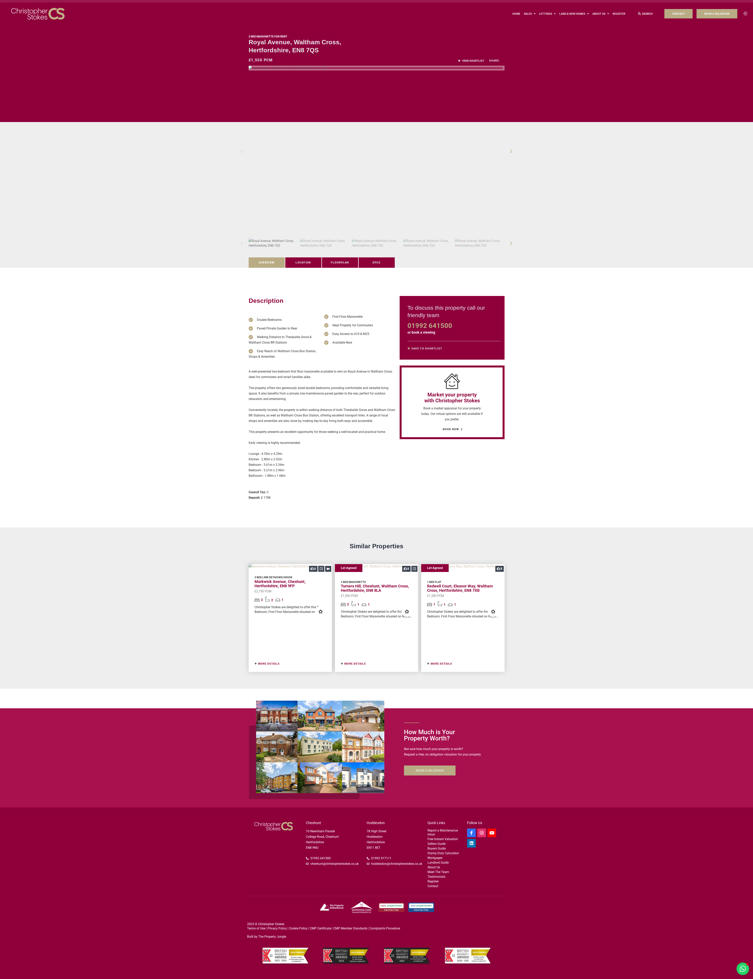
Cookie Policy (298, 928)
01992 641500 (429, 325)
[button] (511, 151)
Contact (432, 886)
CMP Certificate (320, 928)
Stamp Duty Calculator (443, 853)
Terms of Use (256, 928)
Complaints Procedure (384, 928)
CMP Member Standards (350, 928)
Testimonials (436, 877)
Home (516, 13)
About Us (598, 13)
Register (619, 13)
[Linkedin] (471, 843)
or (421, 332)
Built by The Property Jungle (266, 936)
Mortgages (434, 858)
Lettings (545, 13)
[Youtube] (491, 833)
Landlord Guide (438, 862)
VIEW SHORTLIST (473, 60)
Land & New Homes (572, 13)
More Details (268, 663)
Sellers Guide (436, 844)
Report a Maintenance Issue (442, 832)
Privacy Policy (277, 928)
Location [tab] (303, 262)
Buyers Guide (436, 848)
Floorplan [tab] (340, 262)
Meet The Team (438, 872)
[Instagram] (481, 833)
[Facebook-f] (471, 833)
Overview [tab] (266, 262)
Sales (528, 13)
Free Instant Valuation (442, 839)
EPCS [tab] (376, 262)
